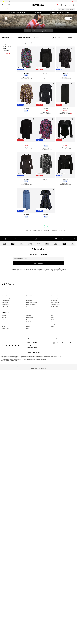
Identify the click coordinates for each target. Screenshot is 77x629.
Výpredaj (27, 43)
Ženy (3, 4)
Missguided (4, 324)
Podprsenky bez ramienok (8, 306)
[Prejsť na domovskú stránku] (10, 339)
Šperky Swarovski (30, 306)
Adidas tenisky (54, 300)
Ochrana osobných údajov (29, 366)
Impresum (51, 366)
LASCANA (28, 321)
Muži (9, 4)
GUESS (52, 326)
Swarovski (4, 315)
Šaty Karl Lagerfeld (30, 304)
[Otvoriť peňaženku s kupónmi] (57, 5)
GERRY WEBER (29, 324)
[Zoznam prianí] (70, 5)
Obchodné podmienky (42, 366)
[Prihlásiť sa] (61, 5)
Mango (28, 319)
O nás (4, 366)
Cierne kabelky (5, 304)
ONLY (27, 328)
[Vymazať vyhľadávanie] (73, 9)
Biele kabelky (29, 309)
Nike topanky (5, 302)
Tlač (9, 366)
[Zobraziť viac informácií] (26, 79)
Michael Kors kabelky (6, 309)
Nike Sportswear (5, 328)
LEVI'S (3, 326)
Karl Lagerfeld (54, 324)
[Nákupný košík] (74, 5)
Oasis (52, 315)
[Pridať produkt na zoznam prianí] (33, 48)
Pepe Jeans (53, 321)
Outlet (6, 1)
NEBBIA (52, 319)
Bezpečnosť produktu (69, 366)
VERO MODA (5, 317)
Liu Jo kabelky (29, 295)
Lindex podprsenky (55, 304)
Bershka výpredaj (6, 298)
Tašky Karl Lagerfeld (55, 298)
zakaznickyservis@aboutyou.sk (27, 270)
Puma (3, 321)
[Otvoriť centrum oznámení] (65, 5)
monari (28, 326)
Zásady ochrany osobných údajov (23, 269)
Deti (14, 4)
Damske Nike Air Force (31, 298)
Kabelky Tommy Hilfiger (31, 302)
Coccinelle (28, 315)
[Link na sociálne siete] (3, 345)
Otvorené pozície (17, 366)
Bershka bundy (29, 300)
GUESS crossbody (6, 300)
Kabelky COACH (54, 306)
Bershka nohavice (55, 295)
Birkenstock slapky (55, 302)
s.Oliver (3, 319)
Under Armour (29, 317)
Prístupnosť (58, 366)
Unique (52, 317)
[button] (57, 37)
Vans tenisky (4, 295)
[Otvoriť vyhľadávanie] (59, 9)
